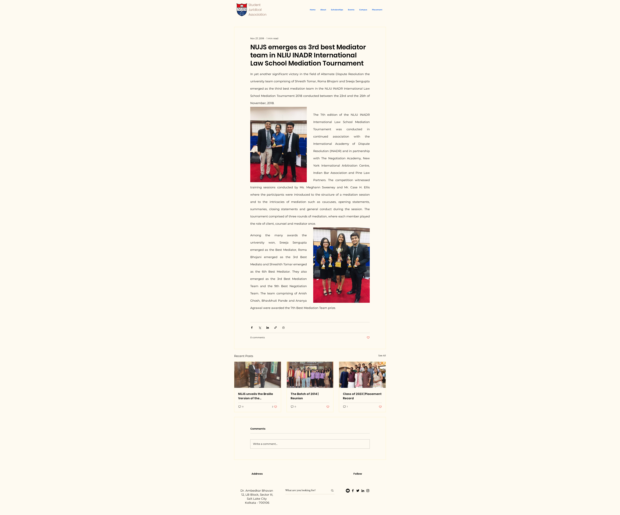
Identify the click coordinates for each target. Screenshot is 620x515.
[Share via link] (275, 327)
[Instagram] (368, 491)
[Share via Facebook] (251, 327)
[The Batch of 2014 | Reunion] (310, 375)
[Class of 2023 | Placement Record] (362, 375)
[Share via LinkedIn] (267, 327)
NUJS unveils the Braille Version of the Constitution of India (255, 396)
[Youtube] (348, 491)
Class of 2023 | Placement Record (362, 396)
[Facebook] (353, 491)
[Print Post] (283, 327)
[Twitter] (358, 491)
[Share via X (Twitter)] (259, 327)
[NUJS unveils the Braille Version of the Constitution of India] (257, 375)
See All (382, 355)
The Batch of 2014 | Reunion (304, 396)
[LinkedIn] (363, 491)
